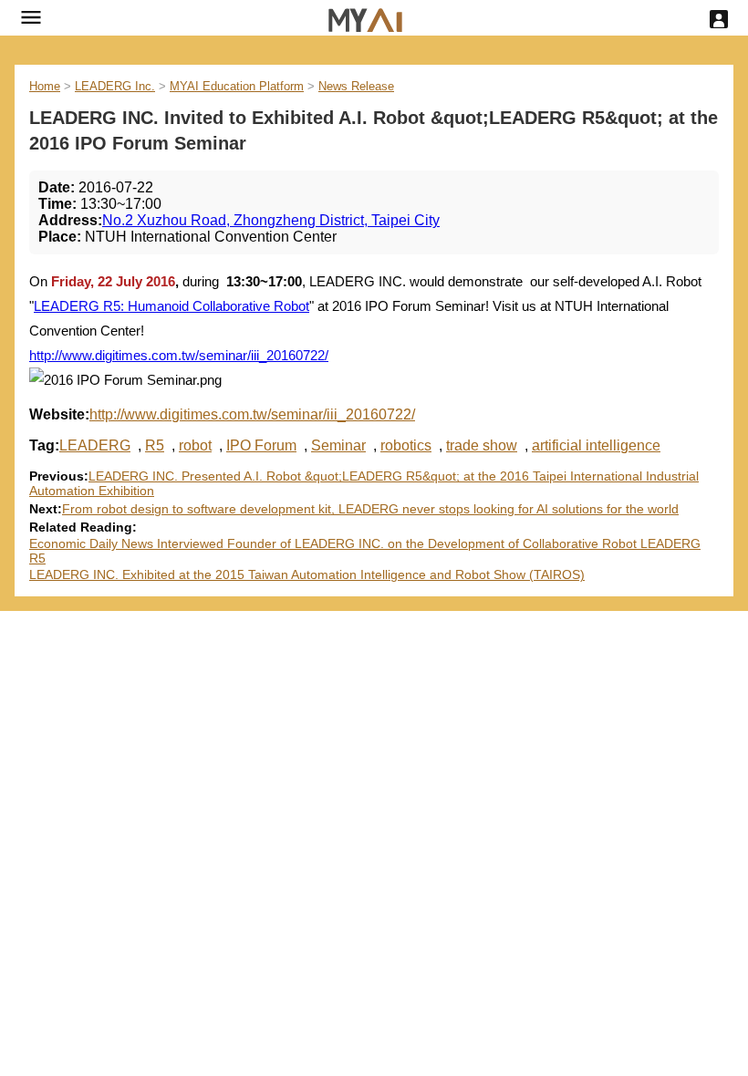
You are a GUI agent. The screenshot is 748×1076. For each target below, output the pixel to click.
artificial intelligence (596, 445)
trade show (481, 445)
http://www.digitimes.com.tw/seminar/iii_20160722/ (178, 355)
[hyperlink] (365, 18)
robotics (405, 445)
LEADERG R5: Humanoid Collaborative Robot (171, 306)
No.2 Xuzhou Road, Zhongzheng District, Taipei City (271, 220)
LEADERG (94, 445)
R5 (154, 445)
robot (195, 445)
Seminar (338, 445)
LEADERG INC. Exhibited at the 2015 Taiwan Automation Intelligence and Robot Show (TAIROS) (307, 574)
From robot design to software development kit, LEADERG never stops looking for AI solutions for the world (370, 509)
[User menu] (718, 19)
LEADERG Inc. (115, 86)
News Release (356, 86)
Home (44, 86)
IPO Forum (261, 445)
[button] (31, 17)
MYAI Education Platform (237, 86)
